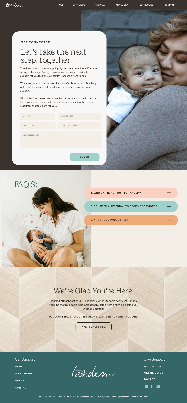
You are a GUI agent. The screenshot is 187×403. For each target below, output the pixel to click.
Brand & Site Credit (139, 397)
